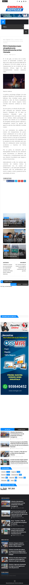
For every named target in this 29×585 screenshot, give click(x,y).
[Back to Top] (15, 581)
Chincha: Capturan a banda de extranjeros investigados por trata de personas (17, 566)
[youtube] (21, 1)
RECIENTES (7, 429)
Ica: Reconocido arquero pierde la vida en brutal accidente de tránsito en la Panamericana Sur (14, 254)
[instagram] (24, 1)
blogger (13, 284)
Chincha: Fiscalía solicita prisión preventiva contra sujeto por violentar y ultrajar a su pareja (17, 559)
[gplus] (26, 1)
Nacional (3, 474)
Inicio (4, 39)
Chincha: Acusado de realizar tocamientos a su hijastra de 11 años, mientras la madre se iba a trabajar (18, 552)
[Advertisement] (14, 197)
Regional (8, 39)
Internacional (15, 474)
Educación (3, 480)
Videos (3, 477)
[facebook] (17, 1)
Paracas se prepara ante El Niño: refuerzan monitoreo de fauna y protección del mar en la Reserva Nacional (13, 223)
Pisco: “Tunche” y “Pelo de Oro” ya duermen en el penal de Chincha (13, 240)
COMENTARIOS (21, 429)
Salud (12, 480)
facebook (25, 284)
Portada (21, 477)
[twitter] (19, 1)
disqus (19, 284)
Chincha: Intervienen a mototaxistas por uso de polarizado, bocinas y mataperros (17, 434)
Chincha (3, 472)
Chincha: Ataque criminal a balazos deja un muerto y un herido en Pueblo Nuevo (16, 544)
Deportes (12, 477)
